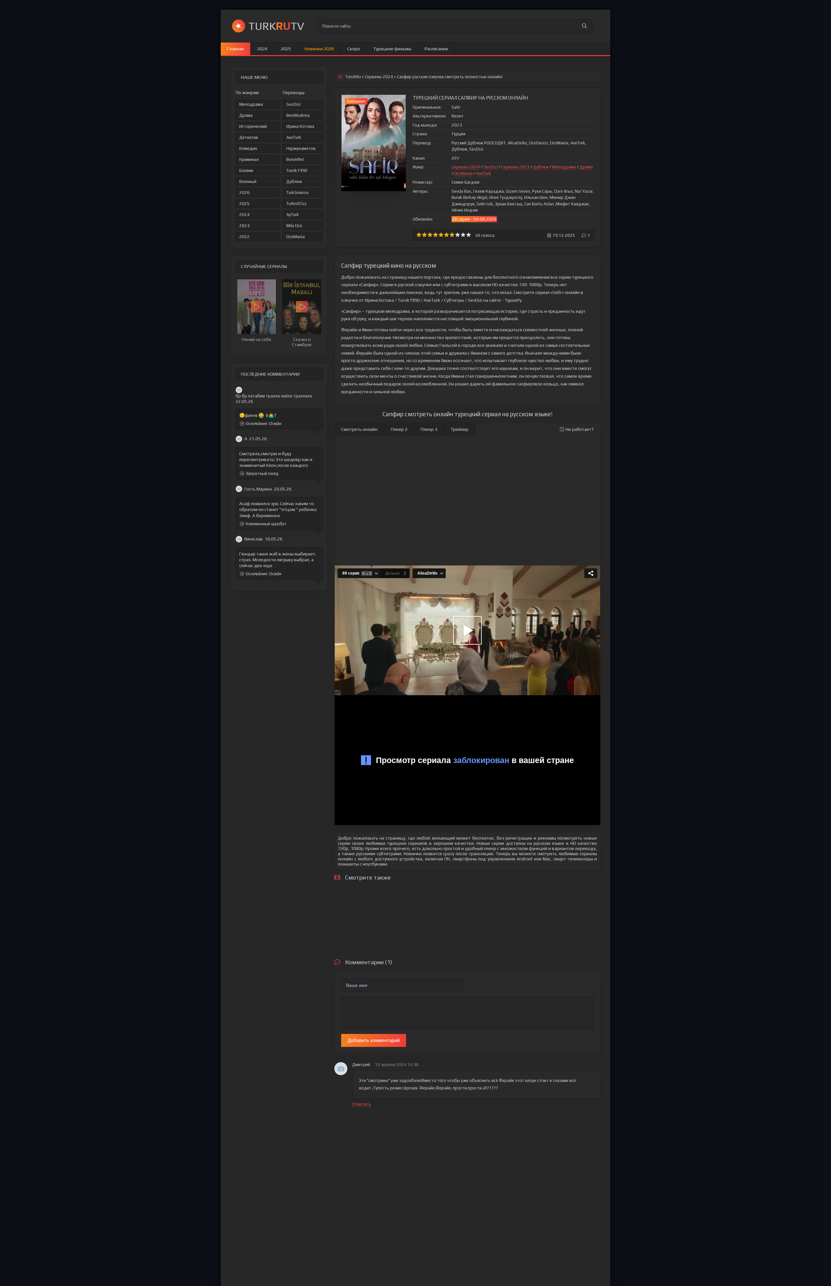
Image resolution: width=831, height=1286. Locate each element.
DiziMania (295, 236)
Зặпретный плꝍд (262, 473)
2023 (244, 225)
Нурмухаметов (301, 148)
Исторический (253, 126)
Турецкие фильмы (392, 48)
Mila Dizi (294, 225)
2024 (262, 48)
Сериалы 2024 (466, 166)
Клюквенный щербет (266, 524)
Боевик (246, 170)
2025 (286, 48)
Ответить (361, 1104)
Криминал (249, 159)
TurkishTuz (296, 203)
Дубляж (294, 181)
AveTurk (293, 137)
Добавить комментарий (374, 1040)
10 (468, 234)
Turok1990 (296, 170)
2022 (244, 236)
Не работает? (579, 429)
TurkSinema (297, 192)
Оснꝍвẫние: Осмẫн (263, 423)
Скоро (353, 48)
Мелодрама (251, 104)
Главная (235, 48)
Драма (246, 115)
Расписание (436, 48)
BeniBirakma (298, 115)
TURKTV (276, 25)
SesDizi (293, 104)
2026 (244, 192)
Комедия (248, 148)
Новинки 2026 (319, 48)
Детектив (248, 137)
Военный (247, 181)
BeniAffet (295, 159)
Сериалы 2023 (515, 166)
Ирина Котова (300, 126)
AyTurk (292, 214)
